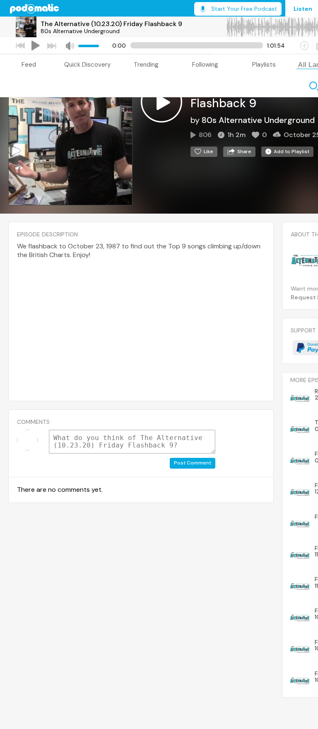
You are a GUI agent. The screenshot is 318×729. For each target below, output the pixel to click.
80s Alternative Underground (80, 31)
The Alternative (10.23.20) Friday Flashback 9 (111, 23)
